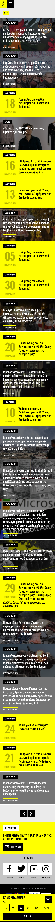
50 (28, 907)
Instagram (46, 878)
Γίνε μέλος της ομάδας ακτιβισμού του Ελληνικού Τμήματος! (27, 102)
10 (13, 907)
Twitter (21, 878)
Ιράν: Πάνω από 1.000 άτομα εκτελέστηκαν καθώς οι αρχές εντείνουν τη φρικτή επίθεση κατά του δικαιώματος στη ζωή (27, 556)
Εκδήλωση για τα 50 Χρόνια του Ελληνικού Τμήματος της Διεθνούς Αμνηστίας (27, 193)
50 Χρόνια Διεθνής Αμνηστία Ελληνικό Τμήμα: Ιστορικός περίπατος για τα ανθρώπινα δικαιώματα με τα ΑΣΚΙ (27, 164)
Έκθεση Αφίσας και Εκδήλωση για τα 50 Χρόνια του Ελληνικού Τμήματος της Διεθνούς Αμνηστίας (27, 411)
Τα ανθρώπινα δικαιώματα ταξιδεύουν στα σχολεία (27, 728)
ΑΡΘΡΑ (7, 121)
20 (21, 907)
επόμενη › (31, 813)
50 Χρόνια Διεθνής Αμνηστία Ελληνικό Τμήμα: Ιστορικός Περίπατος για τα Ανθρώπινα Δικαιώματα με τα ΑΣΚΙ (27, 757)
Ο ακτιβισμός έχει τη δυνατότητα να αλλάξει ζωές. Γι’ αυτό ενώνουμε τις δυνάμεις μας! (27, 346)
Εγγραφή (16, 847)
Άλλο (46, 907)
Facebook (9, 878)
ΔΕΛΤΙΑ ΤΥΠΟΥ (10, 23)
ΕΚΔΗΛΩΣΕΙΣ (10, 92)
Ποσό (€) (8, 902)
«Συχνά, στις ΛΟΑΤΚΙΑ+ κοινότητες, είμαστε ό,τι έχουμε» (27, 133)
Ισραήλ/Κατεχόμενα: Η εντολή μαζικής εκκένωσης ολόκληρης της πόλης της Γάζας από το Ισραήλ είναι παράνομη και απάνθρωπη (27, 788)
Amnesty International (3, 4)
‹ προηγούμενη (23, 813)
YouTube (34, 878)
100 (36, 907)
